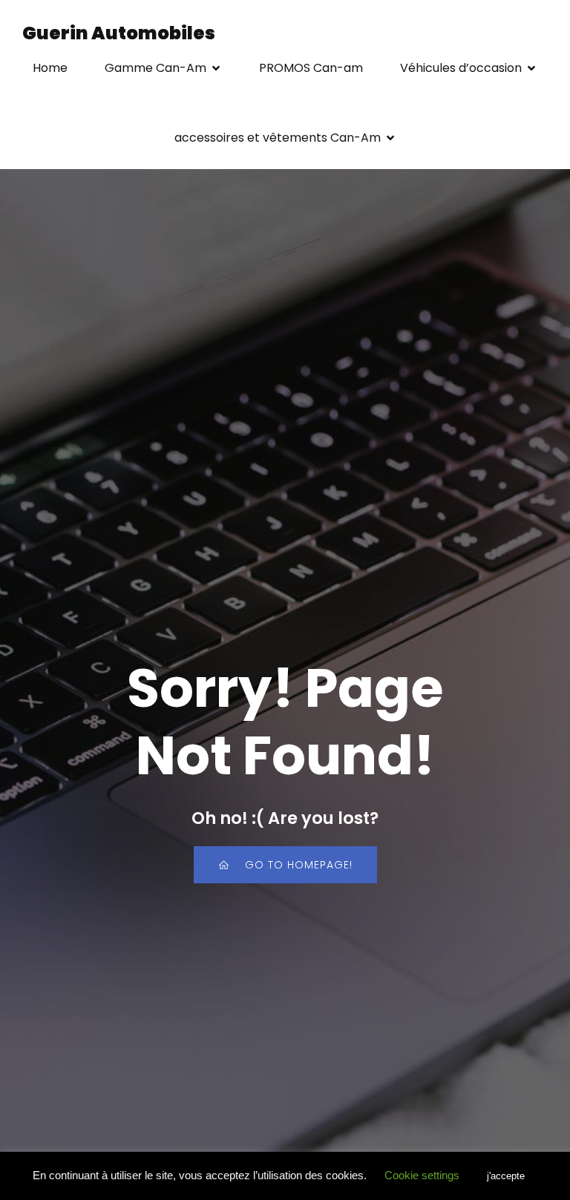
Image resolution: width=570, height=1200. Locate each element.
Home (50, 67)
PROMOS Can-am (311, 67)
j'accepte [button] (506, 1175)
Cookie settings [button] (421, 1175)
